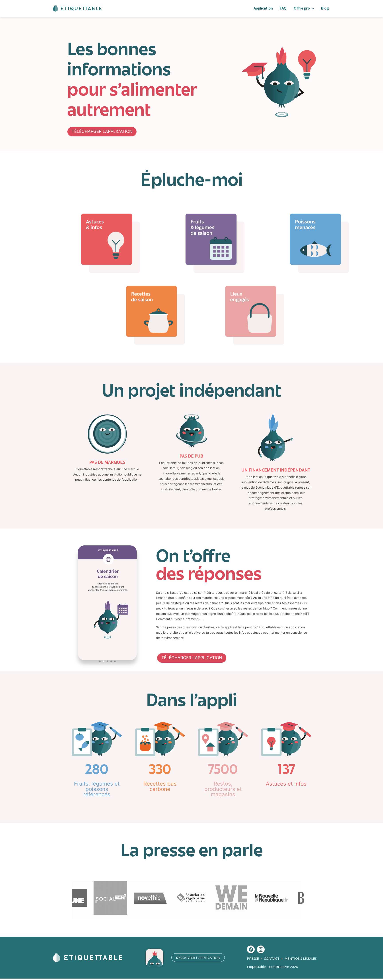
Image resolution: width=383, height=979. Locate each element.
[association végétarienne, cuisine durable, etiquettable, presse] (184, 913)
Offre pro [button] (302, 8)
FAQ (283, 8)
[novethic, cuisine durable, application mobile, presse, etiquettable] (143, 913)
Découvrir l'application (198, 957)
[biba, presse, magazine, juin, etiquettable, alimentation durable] (304, 913)
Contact (271, 958)
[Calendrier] (107, 669)
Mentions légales (300, 958)
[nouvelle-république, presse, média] (264, 913)
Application (263, 8)
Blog (325, 8)
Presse (253, 958)
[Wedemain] (224, 913)
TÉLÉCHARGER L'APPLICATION (102, 131)
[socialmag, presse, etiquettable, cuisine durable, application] (103, 913)
